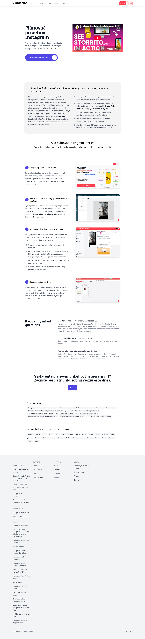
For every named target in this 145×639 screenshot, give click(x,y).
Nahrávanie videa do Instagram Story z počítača (41, 413)
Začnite (72, 388)
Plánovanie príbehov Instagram (89, 413)
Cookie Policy (79, 472)
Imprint (56, 466)
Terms (76, 480)
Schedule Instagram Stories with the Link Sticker (20, 487)
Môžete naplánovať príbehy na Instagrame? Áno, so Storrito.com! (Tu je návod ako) (50, 411)
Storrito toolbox (18, 547)
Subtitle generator (19, 508)
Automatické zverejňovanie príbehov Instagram (103, 408)
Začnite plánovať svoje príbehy (39, 58)
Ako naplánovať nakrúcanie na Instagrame (39, 408)
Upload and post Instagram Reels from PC (21, 502)
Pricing (41, 3)
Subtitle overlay (18, 466)
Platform (57, 470)
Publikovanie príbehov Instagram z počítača (99, 416)
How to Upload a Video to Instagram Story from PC (21, 478)
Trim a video (17, 582)
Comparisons (38, 478)
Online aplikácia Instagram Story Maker (67, 413)
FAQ (49, 3)
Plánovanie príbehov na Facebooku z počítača (72, 416)
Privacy (76, 476)
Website (57, 478)
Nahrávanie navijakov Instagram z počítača (87, 411)
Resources (57, 474)
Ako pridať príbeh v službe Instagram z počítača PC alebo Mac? (70, 408)
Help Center (65, 3)
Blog (56, 3)
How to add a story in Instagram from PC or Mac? (21, 607)
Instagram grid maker (21, 512)
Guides (35, 474)
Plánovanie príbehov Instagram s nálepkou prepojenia (42, 416)
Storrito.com (30, 181)
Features (33, 3)
